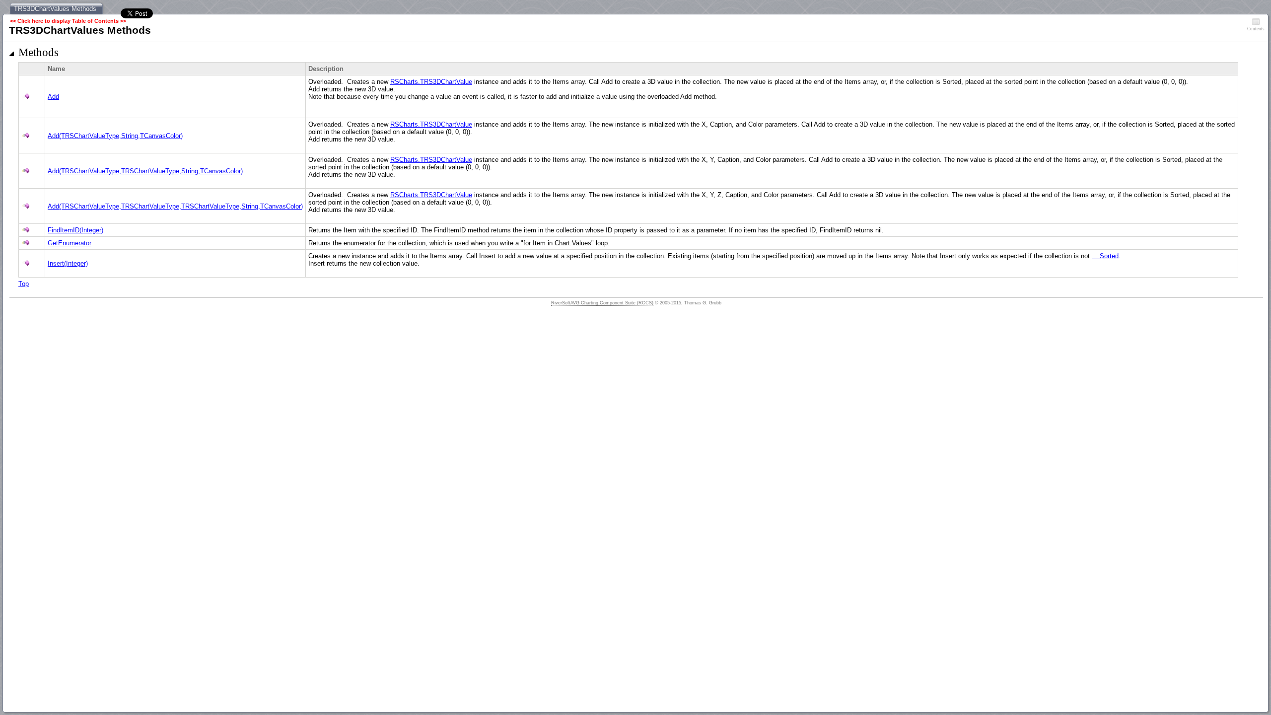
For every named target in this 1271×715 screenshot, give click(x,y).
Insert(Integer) (68, 263)
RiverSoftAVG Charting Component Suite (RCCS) (602, 302)
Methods (38, 52)
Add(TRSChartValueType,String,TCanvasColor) (115, 136)
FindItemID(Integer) (75, 230)
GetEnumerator (69, 243)
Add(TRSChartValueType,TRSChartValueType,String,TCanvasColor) (145, 171)
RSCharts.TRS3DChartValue (431, 81)
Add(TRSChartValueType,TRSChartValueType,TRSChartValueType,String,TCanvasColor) (175, 206)
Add (53, 96)
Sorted (1105, 256)
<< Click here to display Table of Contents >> (68, 21)
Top (23, 283)
